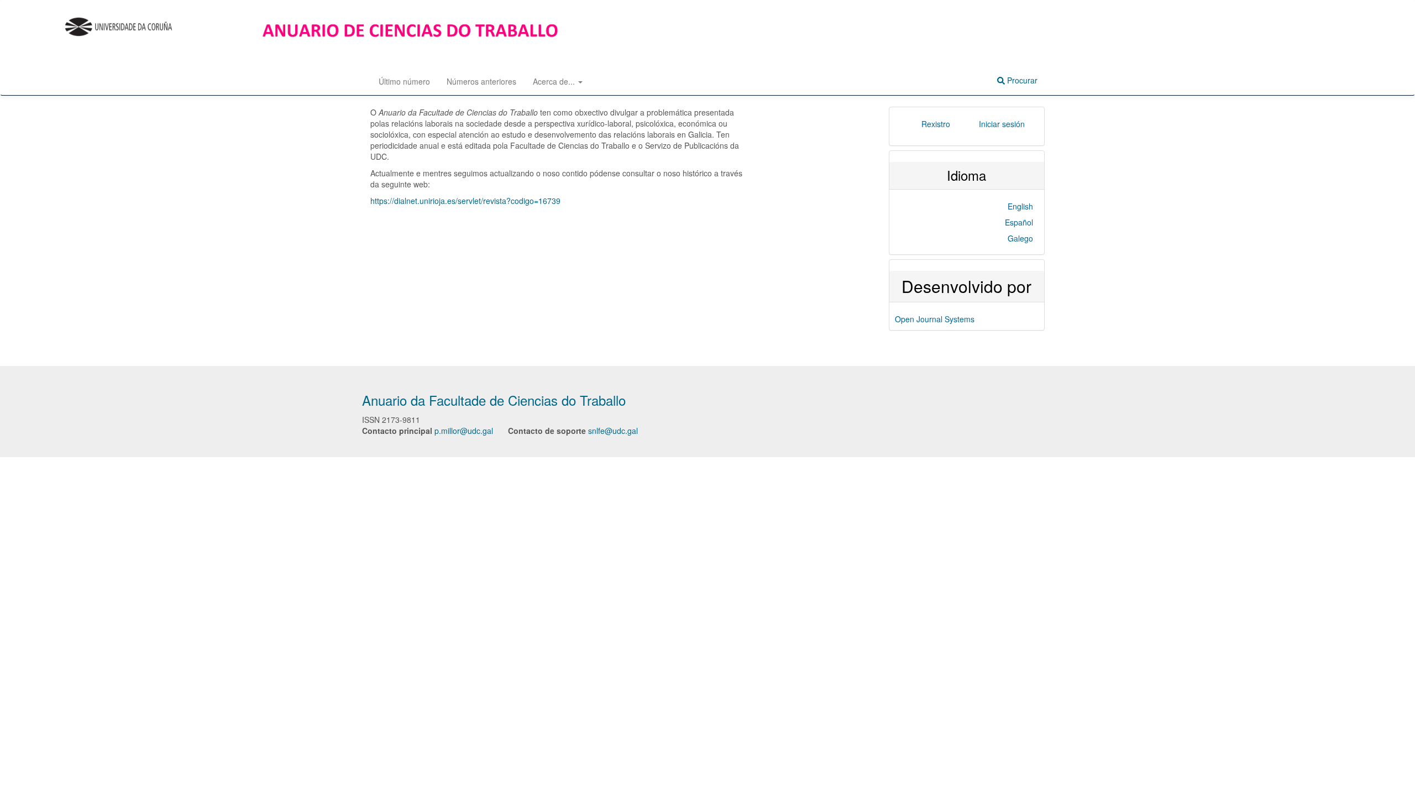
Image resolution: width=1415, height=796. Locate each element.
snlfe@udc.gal (613, 430)
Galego (1020, 238)
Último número (404, 81)
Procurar (1021, 80)
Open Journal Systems (934, 318)
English (1020, 206)
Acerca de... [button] (555, 81)
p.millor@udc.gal (463, 430)
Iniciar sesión (1002, 123)
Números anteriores (481, 81)
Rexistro (935, 123)
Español (1019, 222)
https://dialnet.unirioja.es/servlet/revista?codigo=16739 (465, 200)
